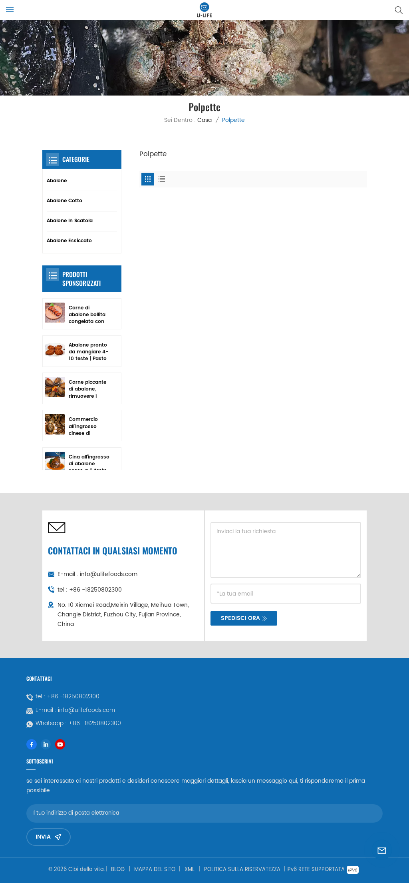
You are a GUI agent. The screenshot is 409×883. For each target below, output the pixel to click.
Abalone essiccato (69, 241)
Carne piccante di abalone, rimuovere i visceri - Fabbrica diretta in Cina (88, 389)
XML (190, 870)
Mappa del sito (154, 870)
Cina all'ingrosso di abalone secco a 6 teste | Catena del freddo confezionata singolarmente (89, 464)
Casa (204, 120)
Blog (118, 870)
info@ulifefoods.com (108, 574)
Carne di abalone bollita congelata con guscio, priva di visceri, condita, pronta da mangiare (88, 315)
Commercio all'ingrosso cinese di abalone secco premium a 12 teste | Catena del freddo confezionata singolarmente (87, 426)
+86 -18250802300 (95, 589)
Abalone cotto (64, 201)
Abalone (57, 181)
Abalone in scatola (70, 221)
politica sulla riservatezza (242, 870)
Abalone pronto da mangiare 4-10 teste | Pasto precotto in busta (88, 352)
